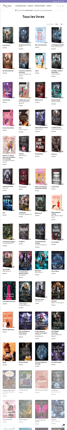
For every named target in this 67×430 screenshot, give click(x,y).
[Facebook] (58, 1)
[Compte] (60, 5)
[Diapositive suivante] (63, 10)
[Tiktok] (63, 1)
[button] (57, 24)
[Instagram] (60, 1)
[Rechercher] (57, 5)
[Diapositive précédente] (3, 10)
